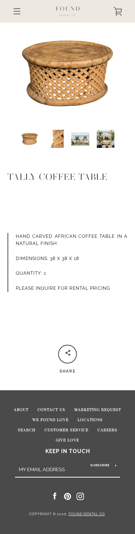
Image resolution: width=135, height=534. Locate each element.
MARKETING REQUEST (97, 410)
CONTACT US (51, 410)
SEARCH (27, 430)
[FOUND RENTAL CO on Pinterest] (67, 496)
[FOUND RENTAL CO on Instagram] (80, 496)
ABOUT (21, 410)
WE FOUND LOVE (50, 420)
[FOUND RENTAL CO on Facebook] (54, 496)
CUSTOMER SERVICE (66, 430)
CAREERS (107, 430)
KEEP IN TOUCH (67, 451)
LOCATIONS (90, 420)
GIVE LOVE (67, 440)
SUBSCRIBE (100, 465)
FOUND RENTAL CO (87, 514)
